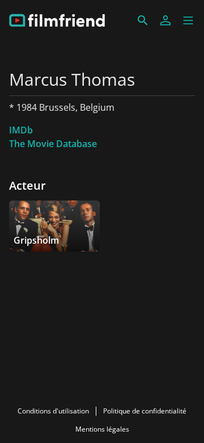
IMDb (21, 130)
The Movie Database (53, 143)
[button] (188, 20)
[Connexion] (165, 20)
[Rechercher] (142, 20)
